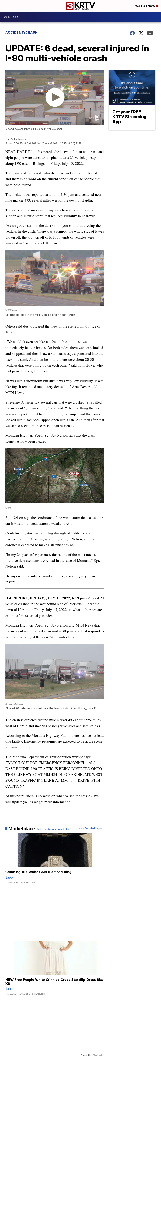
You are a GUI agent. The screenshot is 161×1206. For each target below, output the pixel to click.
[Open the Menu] (6, 6)
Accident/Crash (21, 32)
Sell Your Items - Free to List (53, 829)
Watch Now (145, 6)
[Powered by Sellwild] (98, 1055)
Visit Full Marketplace (91, 828)
